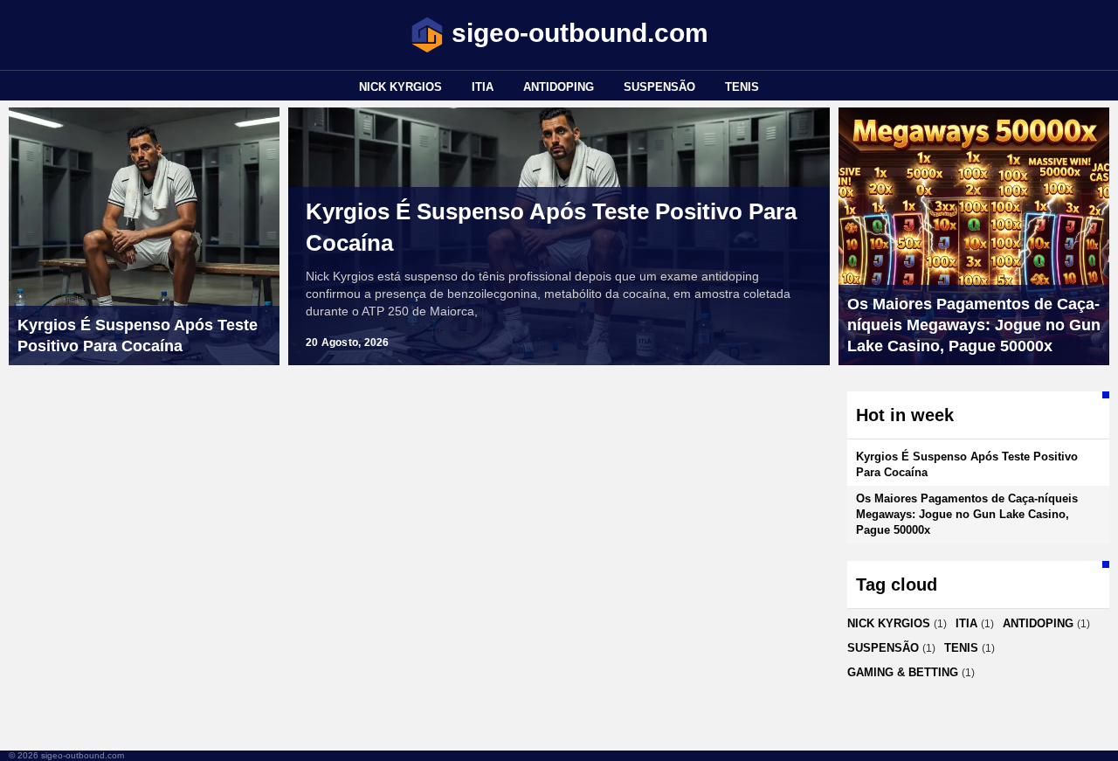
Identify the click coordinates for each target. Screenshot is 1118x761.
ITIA (482, 86)
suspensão (659, 86)
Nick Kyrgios (400, 86)
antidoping (558, 86)
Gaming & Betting (902, 672)
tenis (742, 86)
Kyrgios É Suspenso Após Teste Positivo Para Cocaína (551, 227)
